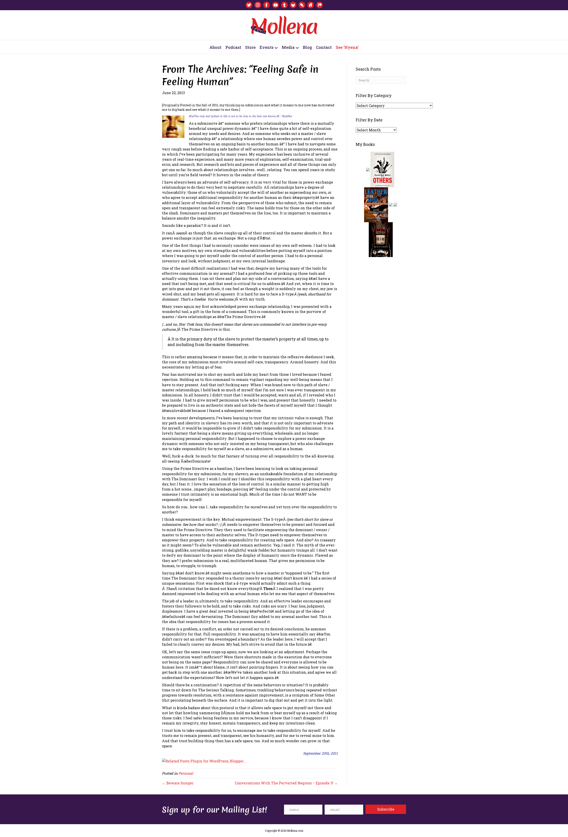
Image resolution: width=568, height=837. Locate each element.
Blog (307, 47)
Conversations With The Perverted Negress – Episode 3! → (286, 783)
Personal (185, 773)
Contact (324, 47)
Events (267, 47)
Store (250, 47)
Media (288, 47)
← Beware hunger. (178, 783)
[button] (385, 809)
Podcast (233, 47)
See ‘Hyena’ (347, 47)
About (215, 47)
